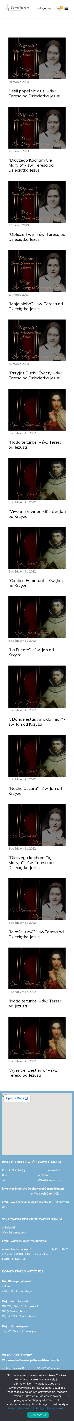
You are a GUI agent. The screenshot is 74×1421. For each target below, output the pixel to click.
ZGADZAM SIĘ (38, 1414)
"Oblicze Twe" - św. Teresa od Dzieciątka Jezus (36, 237)
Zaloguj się (44, 8)
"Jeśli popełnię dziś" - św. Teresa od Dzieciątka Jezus (34, 93)
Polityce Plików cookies (51, 1408)
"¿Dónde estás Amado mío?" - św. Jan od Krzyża (37, 722)
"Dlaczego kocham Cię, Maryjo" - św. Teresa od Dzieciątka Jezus (31, 862)
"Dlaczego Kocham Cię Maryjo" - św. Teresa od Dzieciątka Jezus (31, 165)
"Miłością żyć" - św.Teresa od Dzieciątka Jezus (36, 934)
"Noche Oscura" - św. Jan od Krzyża (35, 791)
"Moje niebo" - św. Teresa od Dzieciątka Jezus (35, 306)
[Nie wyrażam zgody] (69, 1395)
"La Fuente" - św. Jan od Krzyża (31, 652)
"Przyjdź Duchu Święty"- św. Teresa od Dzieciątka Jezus (35, 375)
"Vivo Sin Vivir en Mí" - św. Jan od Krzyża (37, 514)
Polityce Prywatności (20, 1408)
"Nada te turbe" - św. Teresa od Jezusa (35, 445)
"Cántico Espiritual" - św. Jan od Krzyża (35, 583)
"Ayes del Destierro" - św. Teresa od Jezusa (32, 1073)
